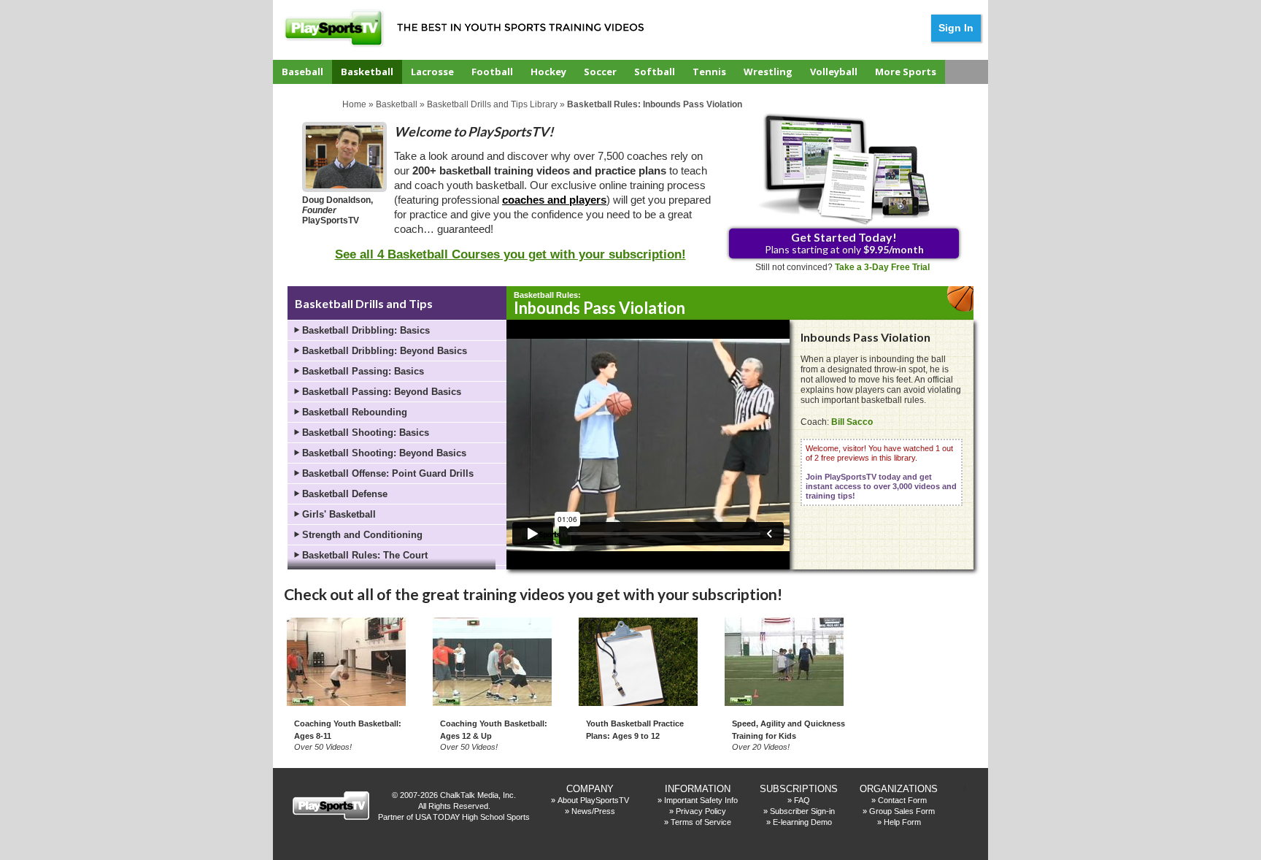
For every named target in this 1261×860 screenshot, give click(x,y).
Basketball (367, 71)
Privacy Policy (701, 811)
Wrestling (768, 71)
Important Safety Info (701, 800)
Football (492, 71)
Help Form (902, 822)
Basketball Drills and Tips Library (492, 104)
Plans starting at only (844, 243)
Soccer (600, 71)
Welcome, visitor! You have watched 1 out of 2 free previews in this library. (881, 472)
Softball (654, 71)
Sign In (955, 28)
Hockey (548, 71)
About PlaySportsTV (593, 800)
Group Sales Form (902, 811)
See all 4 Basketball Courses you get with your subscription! (510, 254)
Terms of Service (701, 822)
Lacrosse (432, 71)
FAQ (802, 800)
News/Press (593, 811)
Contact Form (902, 800)
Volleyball (833, 71)
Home (354, 104)
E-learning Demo (802, 822)
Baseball (302, 71)
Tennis (709, 71)
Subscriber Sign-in (802, 811)
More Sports (905, 71)
